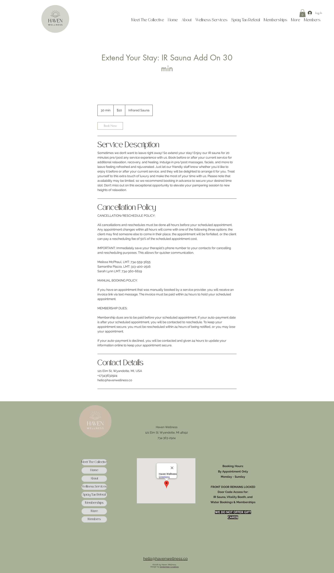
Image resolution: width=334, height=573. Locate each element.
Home (94, 470)
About (94, 478)
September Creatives (169, 567)
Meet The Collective (94, 462)
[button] (302, 13)
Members (94, 519)
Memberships (94, 503)
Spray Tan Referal (94, 495)
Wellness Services (94, 486)
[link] (110, 126)
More (94, 511)
